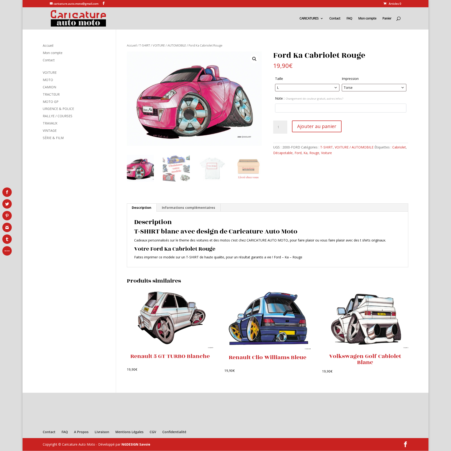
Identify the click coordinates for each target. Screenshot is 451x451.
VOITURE (50, 72)
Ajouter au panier (316, 126)
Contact (334, 18)
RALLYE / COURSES (57, 116)
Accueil (132, 45)
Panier (386, 18)
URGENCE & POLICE (58, 108)
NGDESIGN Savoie (135, 444)
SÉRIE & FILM (53, 138)
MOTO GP (50, 101)
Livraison (102, 432)
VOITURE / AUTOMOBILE (169, 45)
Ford (298, 153)
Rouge (314, 153)
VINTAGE (50, 130)
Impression (350, 78)
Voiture (326, 153)
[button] (254, 59)
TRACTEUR (51, 94)
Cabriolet (399, 147)
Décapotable (283, 153)
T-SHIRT (144, 45)
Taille (279, 78)
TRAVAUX (50, 123)
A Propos (81, 432)
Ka (305, 153)
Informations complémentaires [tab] (188, 207)
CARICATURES (309, 18)
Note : (309, 98)
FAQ (349, 18)
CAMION (49, 87)
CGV (153, 432)
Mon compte (367, 18)
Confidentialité (174, 432)
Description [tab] (141, 207)
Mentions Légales (129, 432)
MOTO (48, 80)
